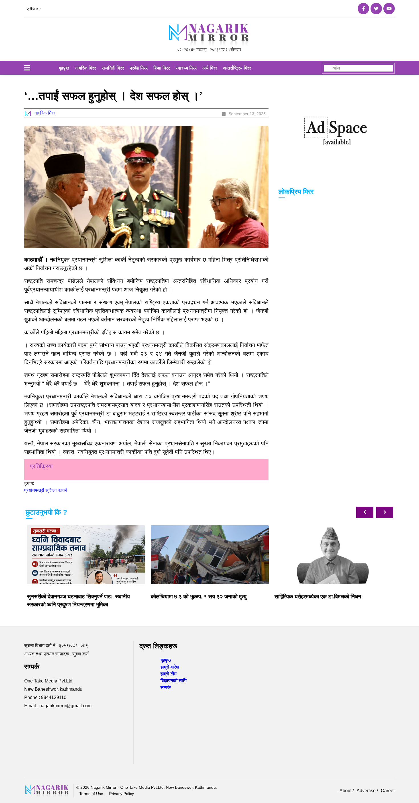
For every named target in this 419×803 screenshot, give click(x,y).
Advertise (367, 790)
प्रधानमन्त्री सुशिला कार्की (45, 490)
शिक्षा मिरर (161, 68)
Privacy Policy (121, 793)
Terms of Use (91, 793)
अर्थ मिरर (209, 68)
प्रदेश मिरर (139, 68)
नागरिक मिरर (85, 68)
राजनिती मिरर (113, 68)
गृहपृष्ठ (64, 68)
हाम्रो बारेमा (169, 667)
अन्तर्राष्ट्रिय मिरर (237, 68)
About (346, 790)
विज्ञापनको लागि (173, 680)
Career (388, 790)
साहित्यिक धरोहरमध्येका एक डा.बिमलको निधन (317, 597)
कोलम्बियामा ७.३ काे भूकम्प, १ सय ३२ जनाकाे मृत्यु (199, 597)
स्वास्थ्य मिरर (186, 68)
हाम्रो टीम (168, 673)
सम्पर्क (165, 687)
